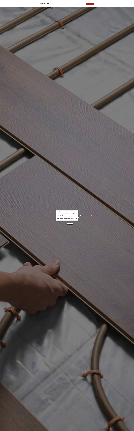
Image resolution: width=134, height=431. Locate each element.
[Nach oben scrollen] (132, 429)
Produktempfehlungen (69, 3)
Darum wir (63, 3)
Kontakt (84, 3)
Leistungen (59, 3)
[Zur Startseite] (48, 4)
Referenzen (80, 3)
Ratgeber (76, 3)
